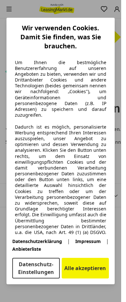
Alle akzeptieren (85, 268)
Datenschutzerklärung (37, 241)
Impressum (88, 241)
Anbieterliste (26, 249)
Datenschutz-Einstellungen (36, 268)
